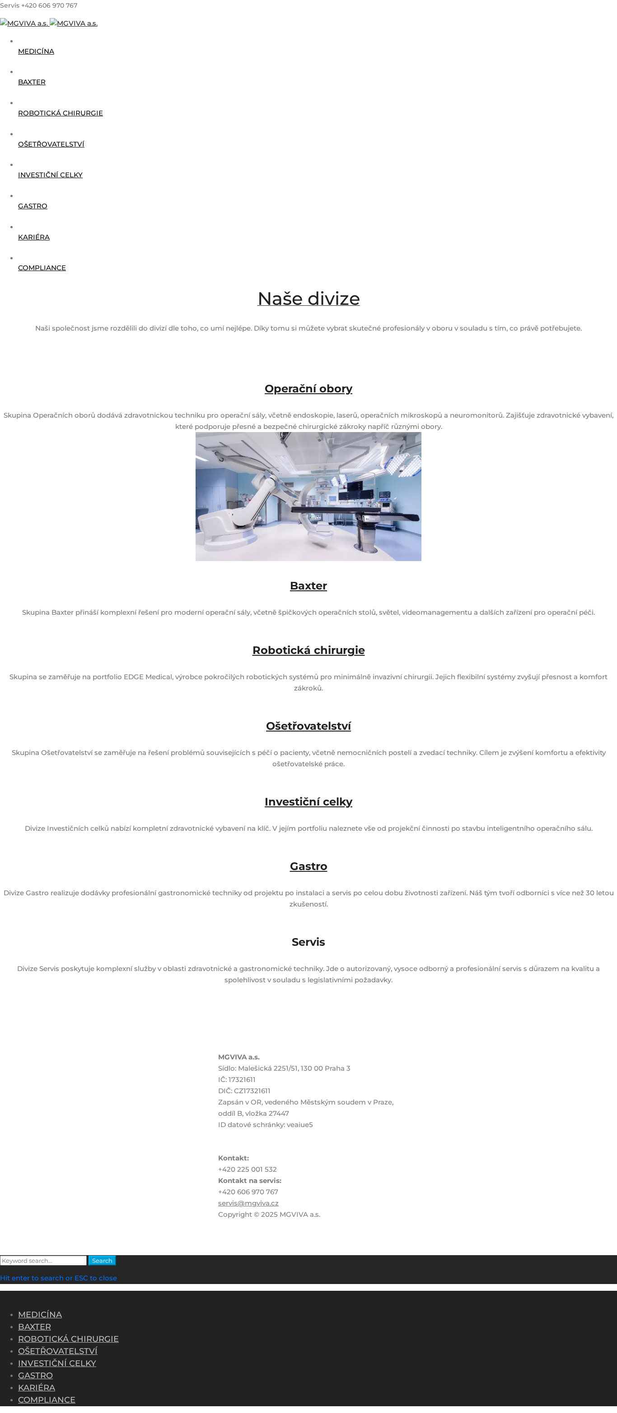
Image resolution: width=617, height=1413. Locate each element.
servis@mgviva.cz (248, 1203)
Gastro (308, 866)
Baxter (308, 585)
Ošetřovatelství (308, 725)
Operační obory (308, 388)
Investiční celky (308, 801)
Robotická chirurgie (308, 650)
